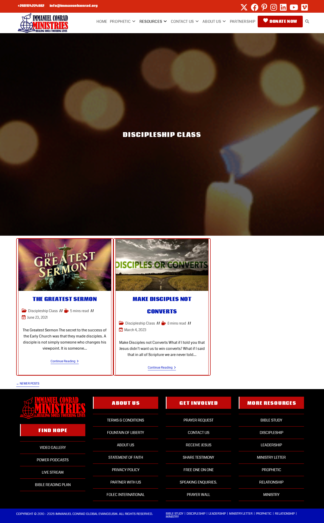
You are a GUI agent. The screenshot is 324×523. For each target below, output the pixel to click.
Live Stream (53, 472)
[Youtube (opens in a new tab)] (294, 7)
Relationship (271, 482)
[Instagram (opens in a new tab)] (273, 7)
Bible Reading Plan (53, 485)
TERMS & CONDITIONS (125, 420)
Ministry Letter (271, 457)
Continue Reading (65, 362)
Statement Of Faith (125, 457)
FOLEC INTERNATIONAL (126, 494)
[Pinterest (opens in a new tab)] (264, 7)
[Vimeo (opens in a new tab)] (304, 7)
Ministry (271, 494)
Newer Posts (27, 384)
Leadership (271, 445)
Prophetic (271, 470)
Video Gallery (53, 447)
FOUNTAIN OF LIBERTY (125, 432)
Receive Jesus (198, 445)
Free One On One (199, 470)
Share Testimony (198, 457)
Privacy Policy (125, 470)
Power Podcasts (53, 460)
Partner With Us (125, 482)
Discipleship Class (43, 310)
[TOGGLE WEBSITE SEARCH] (307, 21)
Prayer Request (198, 420)
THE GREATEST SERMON (65, 299)
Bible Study (271, 420)
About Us (125, 445)
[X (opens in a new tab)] (244, 7)
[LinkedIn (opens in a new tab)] (283, 7)
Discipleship (271, 432)
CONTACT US (198, 432)
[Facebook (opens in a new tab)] (254, 7)
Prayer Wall (198, 494)
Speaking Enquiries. (198, 482)
